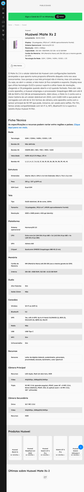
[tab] (16, 65)
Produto (17, 25)
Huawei (24, 25)
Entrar (62, 16)
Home (10, 25)
